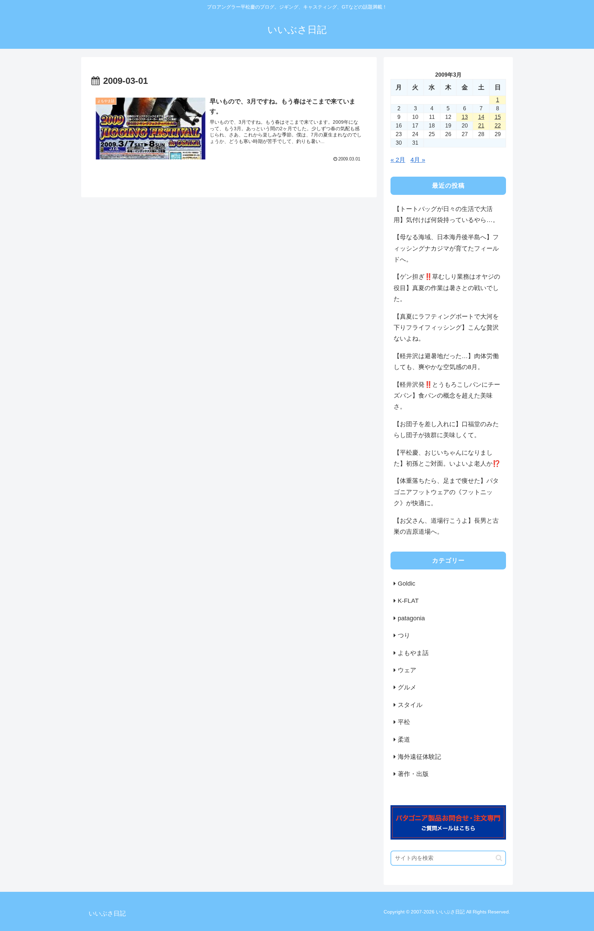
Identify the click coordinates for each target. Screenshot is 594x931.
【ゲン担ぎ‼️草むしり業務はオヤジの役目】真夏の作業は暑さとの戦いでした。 (447, 287)
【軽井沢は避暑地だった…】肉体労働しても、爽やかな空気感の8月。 (446, 361)
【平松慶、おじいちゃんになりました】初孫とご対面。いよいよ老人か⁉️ (447, 458)
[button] (499, 858)
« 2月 (397, 159)
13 (465, 117)
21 (481, 126)
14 (481, 117)
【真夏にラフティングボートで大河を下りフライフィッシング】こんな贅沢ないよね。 (446, 327)
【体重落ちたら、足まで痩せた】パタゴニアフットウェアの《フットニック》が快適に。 (446, 492)
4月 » (417, 159)
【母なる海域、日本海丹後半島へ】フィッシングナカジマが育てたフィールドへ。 (446, 248)
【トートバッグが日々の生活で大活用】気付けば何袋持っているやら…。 (446, 214)
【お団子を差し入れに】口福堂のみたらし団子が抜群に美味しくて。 (446, 430)
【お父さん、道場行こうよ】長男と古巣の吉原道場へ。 (446, 526)
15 (498, 117)
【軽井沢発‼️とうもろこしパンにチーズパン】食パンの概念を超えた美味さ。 (447, 395)
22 (498, 126)
